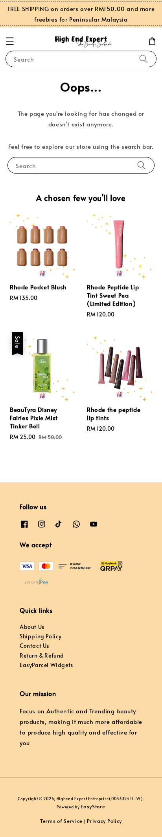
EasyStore (93, 806)
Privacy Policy (104, 820)
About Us (32, 626)
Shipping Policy (41, 636)
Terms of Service (61, 820)
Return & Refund (42, 655)
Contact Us (34, 645)
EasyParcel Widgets (46, 665)
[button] (9, 41)
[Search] (143, 58)
